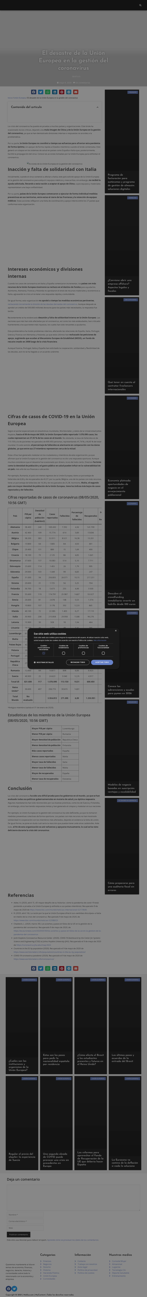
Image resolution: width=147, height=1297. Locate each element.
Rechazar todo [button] (78, 662)
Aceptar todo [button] (102, 662)
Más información (99, 640)
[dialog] (73, 648)
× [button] (116, 631)
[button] (44, 662)
